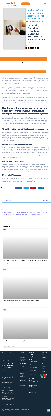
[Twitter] (28, 48)
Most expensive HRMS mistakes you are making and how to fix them (21, 300)
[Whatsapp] (35, 48)
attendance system (24, 144)
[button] (45, 59)
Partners (31, 378)
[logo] (11, 4)
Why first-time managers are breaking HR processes (17, 341)
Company (22, 352)
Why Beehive (23, 363)
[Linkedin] (33, 48)
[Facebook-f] (26, 48)
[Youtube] (38, 48)
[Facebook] (41, 375)
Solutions (31, 352)
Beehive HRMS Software (27, 122)
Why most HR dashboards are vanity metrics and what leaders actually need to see (25, 260)
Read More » (6, 263)
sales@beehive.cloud (33, 381)
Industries (44, 352)
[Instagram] (44, 375)
